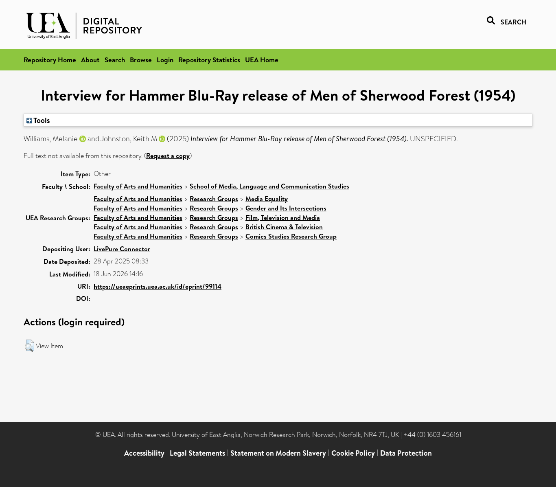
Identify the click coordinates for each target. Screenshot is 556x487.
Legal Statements (197, 453)
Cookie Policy (353, 453)
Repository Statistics (209, 59)
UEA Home (261, 59)
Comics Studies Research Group (291, 236)
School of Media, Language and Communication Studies (269, 186)
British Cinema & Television (284, 226)
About (90, 59)
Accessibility (144, 453)
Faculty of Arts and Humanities (138, 186)
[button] (29, 346)
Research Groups (214, 198)
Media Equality (266, 198)
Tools (41, 120)
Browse (141, 59)
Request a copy (168, 155)
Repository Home (50, 59)
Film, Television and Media (282, 217)
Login (165, 59)
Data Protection (406, 453)
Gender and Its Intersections (285, 208)
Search (115, 59)
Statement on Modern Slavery (278, 453)
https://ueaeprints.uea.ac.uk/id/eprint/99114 (157, 286)
